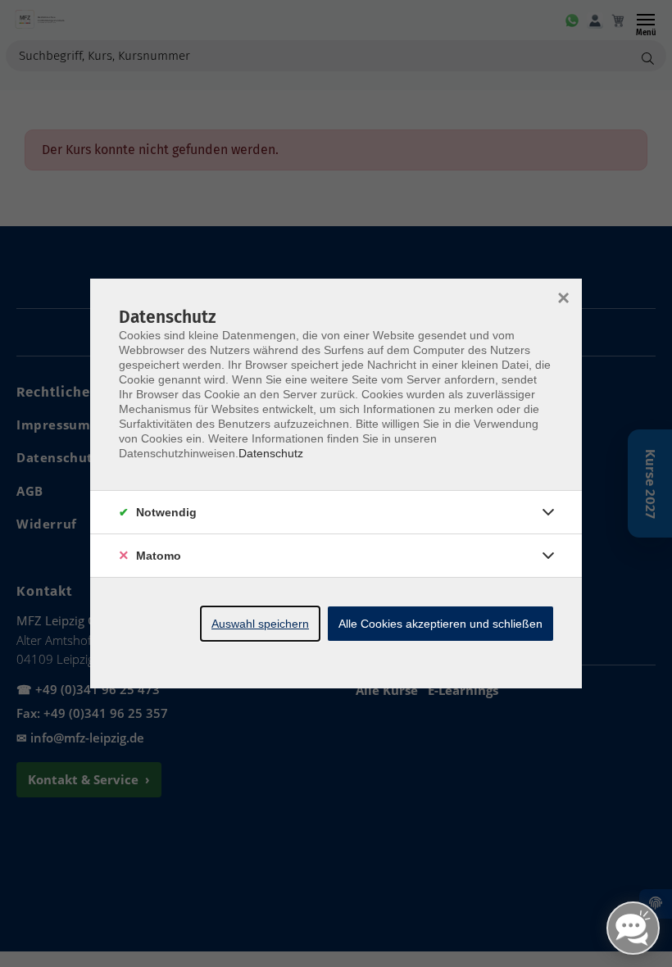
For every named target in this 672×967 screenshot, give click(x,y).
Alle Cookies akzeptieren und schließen (440, 623)
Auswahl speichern (260, 623)
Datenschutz (270, 453)
